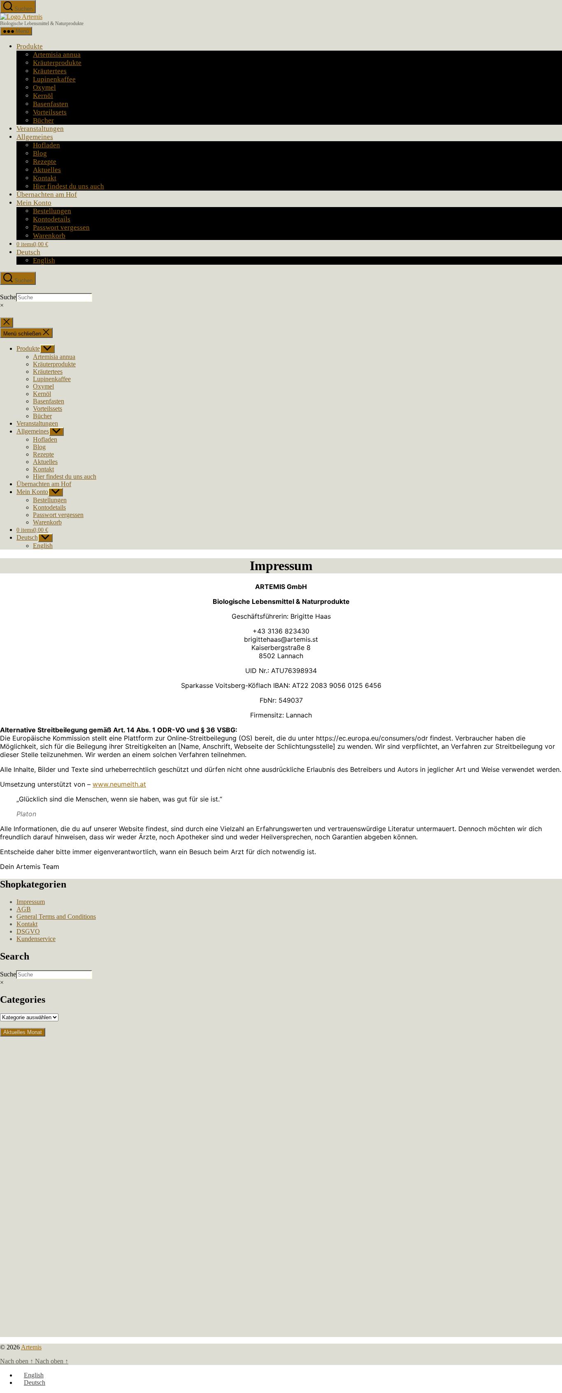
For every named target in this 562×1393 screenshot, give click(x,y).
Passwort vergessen (61, 227)
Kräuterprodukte (57, 63)
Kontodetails (51, 219)
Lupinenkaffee (54, 79)
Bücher (43, 120)
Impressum (30, 901)
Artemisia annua (57, 54)
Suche (8, 297)
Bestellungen (52, 211)
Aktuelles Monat (22, 1032)
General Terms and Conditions (56, 916)
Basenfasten (50, 104)
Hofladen (46, 145)
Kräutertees (50, 71)
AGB (23, 909)
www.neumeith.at (119, 784)
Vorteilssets (50, 112)
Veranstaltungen (40, 129)
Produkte (29, 46)
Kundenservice (36, 938)
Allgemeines (34, 137)
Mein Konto (33, 203)
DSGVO (28, 931)
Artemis (31, 1347)
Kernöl (43, 96)
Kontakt (44, 178)
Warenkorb (49, 236)
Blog (40, 153)
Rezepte (44, 161)
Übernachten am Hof (46, 194)
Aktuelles (47, 170)
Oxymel (44, 87)
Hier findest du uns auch (68, 186)
